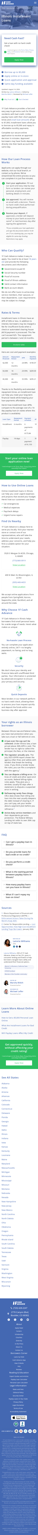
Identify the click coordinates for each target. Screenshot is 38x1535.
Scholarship (19, 1334)
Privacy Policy (28, 466)
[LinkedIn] (14, 946)
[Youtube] (28, 1320)
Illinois (4, 1134)
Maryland (6, 1163)
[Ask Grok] (34, 1431)
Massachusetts (8, 1168)
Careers (19, 1331)
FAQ (19, 1366)
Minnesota (6, 1176)
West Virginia (7, 1277)
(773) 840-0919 (19, 560)
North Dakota (8, 1218)
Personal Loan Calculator (19, 1383)
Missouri (5, 1184)
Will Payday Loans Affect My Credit (17, 1033)
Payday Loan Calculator (19, 1379)
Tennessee (6, 1252)
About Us (19, 1347)
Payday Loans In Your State (18, 1399)
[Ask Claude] (21, 1431)
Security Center (18, 1396)
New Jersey (6, 1206)
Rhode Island (7, 1239)
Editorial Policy (18, 1392)
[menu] (35, 3)
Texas (4, 1256)
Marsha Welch (7, 94)
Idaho (4, 1130)
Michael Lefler (28, 94)
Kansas (5, 1147)
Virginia (5, 1269)
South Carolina (8, 1243)
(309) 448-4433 (19, 582)
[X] (20, 946)
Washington (7, 1273)
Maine (4, 1159)
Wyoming (6, 1286)
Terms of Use (18, 1408)
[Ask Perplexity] (25, 1431)
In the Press (19, 1344)
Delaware (6, 1113)
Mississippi (7, 1180)
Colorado (6, 1104)
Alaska (4, 1087)
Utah (4, 1260)
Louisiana (6, 1155)
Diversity (19, 1341)
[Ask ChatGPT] (16, 1431)
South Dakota (8, 1248)
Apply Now (19, 60)
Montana (6, 1189)
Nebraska (6, 1193)
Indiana (5, 1138)
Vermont (5, 1265)
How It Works (19, 1363)
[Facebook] (17, 946)
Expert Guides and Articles (19, 1376)
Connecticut (7, 1109)
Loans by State (10, 8)
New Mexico (7, 1210)
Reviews (19, 1369)
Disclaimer (17, 52)
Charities (19, 1337)
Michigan (6, 1172)
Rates (27, 50)
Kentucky (6, 1151)
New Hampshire (9, 1201)
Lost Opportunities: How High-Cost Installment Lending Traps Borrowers (19, 926)
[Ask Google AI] (30, 1431)
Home (3, 8)
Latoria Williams (15, 92)
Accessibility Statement (18, 1411)
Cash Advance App (19, 1360)
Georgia (5, 1121)
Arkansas (6, 1096)
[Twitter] (16, 1320)
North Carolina (8, 1214)
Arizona (5, 1092)
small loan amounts (20, 119)
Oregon (5, 1231)
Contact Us (19, 1350)
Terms (23, 50)
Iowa (4, 1142)
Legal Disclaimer (18, 1405)
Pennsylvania (7, 1235)
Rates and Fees (18, 1389)
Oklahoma (6, 1227)
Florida (5, 1117)
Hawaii (5, 1125)
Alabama (5, 1083)
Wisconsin (6, 1281)
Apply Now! (19, 1328)
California (6, 1100)
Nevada (5, 1197)
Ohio (4, 1222)
